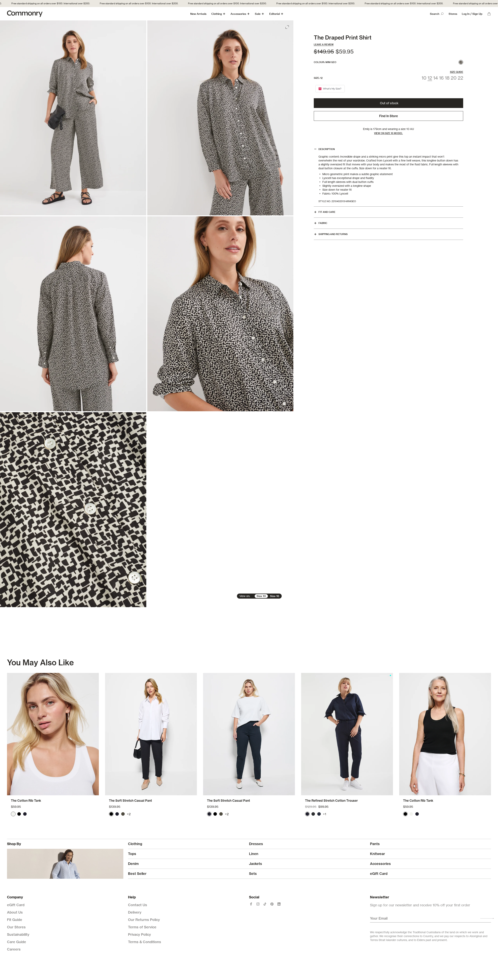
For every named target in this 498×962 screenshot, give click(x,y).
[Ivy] (123, 814)
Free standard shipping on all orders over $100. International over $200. (119, 3)
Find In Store (388, 116)
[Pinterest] (272, 904)
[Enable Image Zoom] (287, 26)
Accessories (238, 14)
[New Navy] (319, 814)
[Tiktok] (265, 904)
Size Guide (456, 71)
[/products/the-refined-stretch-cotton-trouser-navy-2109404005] (347, 734)
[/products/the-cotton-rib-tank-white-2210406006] (53, 734)
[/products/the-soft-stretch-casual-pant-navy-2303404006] (249, 734)
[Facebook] (251, 904)
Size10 (261, 596)
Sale (257, 14)
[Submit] (487, 918)
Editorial (274, 14)
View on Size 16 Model (388, 133)
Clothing (216, 14)
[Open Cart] (489, 14)
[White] (13, 814)
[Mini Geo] (461, 62)
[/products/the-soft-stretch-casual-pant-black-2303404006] (151, 734)
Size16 (274, 596)
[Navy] (25, 814)
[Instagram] (258, 904)
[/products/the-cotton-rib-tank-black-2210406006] (445, 734)
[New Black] (313, 814)
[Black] (19, 814)
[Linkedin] (279, 904)
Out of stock (389, 103)
